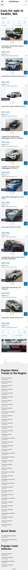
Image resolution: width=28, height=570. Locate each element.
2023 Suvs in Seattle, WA (7, 386)
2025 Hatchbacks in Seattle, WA (8, 484)
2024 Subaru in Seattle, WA (7, 442)
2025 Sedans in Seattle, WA (7, 431)
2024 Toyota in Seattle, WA (7, 390)
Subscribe (25, 4)
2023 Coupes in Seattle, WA (7, 510)
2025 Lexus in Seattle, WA (7, 420)
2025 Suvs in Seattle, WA (7, 379)
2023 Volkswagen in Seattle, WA (8, 439)
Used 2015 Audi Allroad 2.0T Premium (11, 288)
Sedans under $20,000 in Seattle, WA (9, 540)
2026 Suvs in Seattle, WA (7, 401)
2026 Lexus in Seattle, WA (7, 465)
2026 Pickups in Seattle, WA (7, 503)
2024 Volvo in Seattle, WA (7, 469)
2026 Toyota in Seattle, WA (7, 405)
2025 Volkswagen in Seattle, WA (8, 412)
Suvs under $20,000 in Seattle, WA (9, 536)
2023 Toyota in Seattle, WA (7, 427)
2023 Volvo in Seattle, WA (7, 450)
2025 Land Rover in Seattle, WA (8, 472)
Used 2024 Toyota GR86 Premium (13, 106)
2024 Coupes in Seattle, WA (7, 506)
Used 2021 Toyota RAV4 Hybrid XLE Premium (12, 46)
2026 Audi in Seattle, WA (7, 525)
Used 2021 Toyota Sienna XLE (12, 317)
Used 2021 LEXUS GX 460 (11, 227)
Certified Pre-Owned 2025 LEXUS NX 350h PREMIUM (13, 258)
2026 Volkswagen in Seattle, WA (8, 514)
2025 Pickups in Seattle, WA (7, 491)
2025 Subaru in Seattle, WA (7, 424)
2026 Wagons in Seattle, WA (7, 518)
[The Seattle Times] (14, 1)
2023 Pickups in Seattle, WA (7, 488)
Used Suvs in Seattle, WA (7, 554)
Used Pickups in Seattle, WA (7, 565)
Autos (2, 4)
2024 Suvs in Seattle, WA (7, 382)
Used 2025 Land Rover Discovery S (14, 76)
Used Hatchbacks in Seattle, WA (8, 562)
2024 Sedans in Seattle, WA (7, 397)
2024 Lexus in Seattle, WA (7, 409)
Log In (21, 4)
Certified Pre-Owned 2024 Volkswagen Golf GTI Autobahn (12, 137)
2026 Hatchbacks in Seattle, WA (8, 499)
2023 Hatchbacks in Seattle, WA (8, 457)
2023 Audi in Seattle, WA (7, 435)
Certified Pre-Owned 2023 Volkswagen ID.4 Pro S (10, 167)
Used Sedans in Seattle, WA (7, 558)
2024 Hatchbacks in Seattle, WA (8, 480)
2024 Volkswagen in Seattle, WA (8, 454)
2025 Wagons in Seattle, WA (7, 495)
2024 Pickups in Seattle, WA (7, 461)
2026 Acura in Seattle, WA (7, 521)
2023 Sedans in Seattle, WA (7, 446)
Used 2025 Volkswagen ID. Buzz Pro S (13, 197)
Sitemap (14, 569)
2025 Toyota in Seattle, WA (7, 394)
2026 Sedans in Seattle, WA (7, 476)
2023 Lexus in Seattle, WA (7, 416)
